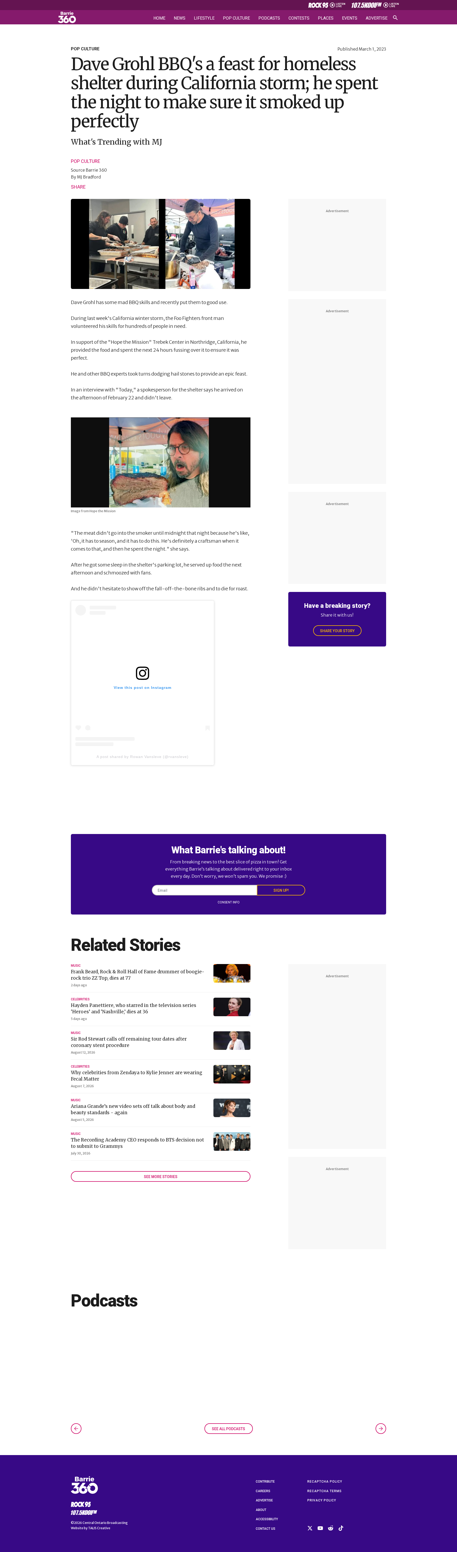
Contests (299, 18)
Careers (263, 1491)
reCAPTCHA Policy (324, 1481)
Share (78, 186)
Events (349, 18)
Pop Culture (236, 18)
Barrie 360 (96, 170)
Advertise (376, 18)
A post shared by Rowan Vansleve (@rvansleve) (143, 757)
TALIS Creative (99, 1528)
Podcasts (269, 18)
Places (325, 18)
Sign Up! (281, 890)
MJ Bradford (89, 177)
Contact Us (265, 1529)
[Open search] (395, 17)
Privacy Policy (321, 1500)
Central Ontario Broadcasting (105, 1523)
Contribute (265, 1481)
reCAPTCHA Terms (324, 1491)
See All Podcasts (228, 1429)
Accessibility (267, 1519)
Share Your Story (337, 631)
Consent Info (229, 902)
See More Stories (160, 1177)
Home (159, 18)
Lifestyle (204, 18)
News (179, 18)
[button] (76, 1428)
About (261, 1510)
